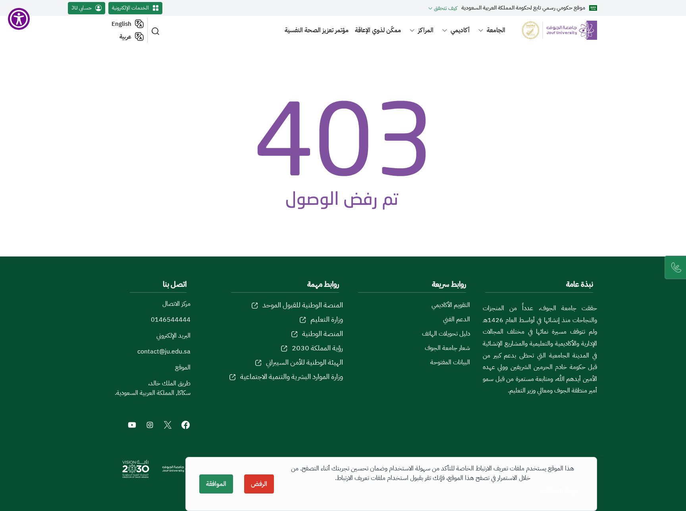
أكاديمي (460, 30)
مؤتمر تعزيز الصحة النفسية (317, 30)
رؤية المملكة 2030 (317, 347)
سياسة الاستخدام (560, 491)
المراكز (426, 30)
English (121, 23)
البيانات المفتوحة (450, 362)
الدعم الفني (456, 319)
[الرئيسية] (555, 30)
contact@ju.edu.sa (164, 351)
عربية (125, 36)
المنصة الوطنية (322, 333)
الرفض (259, 484)
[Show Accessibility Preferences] (19, 19)
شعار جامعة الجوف (447, 348)
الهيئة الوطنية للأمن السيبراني (304, 362)
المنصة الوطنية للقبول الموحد (302, 304)
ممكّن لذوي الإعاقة (378, 30)
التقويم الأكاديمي (451, 305)
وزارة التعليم (326, 319)
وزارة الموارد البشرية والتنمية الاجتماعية (291, 376)
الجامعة (496, 30)
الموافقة (216, 484)
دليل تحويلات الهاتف (446, 333)
